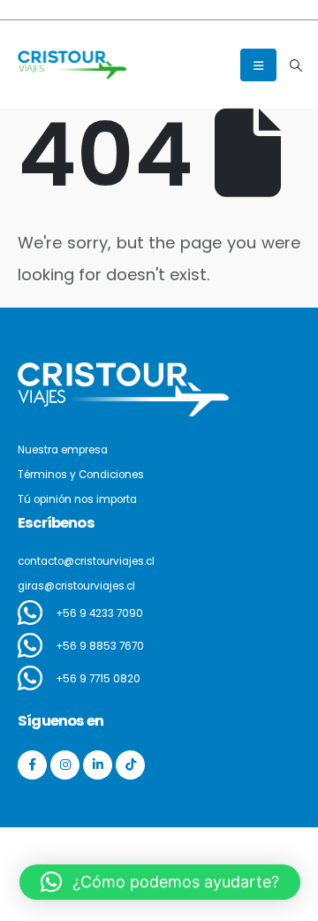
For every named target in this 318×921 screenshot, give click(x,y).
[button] (295, 65)
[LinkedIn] (97, 765)
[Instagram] (65, 765)
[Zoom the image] (123, 372)
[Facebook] (32, 765)
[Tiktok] (130, 765)
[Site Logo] (72, 64)
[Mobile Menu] (258, 65)
